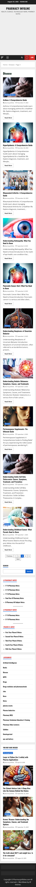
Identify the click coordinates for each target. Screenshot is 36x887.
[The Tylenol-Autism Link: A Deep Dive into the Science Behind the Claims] (18, 776)
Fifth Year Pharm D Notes (13, 649)
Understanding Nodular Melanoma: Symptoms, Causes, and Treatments (18, 369)
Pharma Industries (9, 710)
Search (5, 566)
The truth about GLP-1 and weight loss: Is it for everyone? (18, 854)
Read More (9, 118)
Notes (5, 701)
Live (32, 57)
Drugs (5, 682)
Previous (9, 556)
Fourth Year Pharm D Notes (14, 645)
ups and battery (8, 739)
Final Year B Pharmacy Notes (14, 598)
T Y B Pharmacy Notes (12, 594)
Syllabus (5, 729)
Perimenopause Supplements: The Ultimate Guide (18, 416)
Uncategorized (7, 734)
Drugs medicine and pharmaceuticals (15, 686)
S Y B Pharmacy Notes (12, 590)
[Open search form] (22, 57)
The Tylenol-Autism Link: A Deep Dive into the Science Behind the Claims (16, 789)
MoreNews (23, 882)
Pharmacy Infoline (18, 8)
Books (5, 667)
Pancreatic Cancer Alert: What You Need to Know (18, 273)
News (13, 95)
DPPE (4, 677)
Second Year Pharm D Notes (14, 636)
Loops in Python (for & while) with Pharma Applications (15, 758)
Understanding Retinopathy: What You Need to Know (18, 228)
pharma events (8, 705)
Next (18, 559)
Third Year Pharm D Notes (13, 640)
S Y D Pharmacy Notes (12, 619)
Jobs (4, 691)
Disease (7, 95)
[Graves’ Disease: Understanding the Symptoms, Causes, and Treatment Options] (18, 807)
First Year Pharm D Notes (13, 632)
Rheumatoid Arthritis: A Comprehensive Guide (18, 180)
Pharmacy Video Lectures (11, 724)
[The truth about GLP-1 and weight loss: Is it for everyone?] (18, 840)
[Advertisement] (18, 35)
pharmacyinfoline (9, 103)
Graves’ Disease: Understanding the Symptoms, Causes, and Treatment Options (16, 822)
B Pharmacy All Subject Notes (15, 602)
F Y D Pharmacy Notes (12, 615)
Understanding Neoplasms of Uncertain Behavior (18, 318)
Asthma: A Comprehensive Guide (18, 87)
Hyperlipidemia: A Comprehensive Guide (18, 133)
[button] (2, 57)
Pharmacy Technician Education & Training (16, 720)
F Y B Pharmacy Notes (12, 585)
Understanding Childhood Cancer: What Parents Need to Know (18, 517)
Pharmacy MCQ (8, 715)
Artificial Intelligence (10, 663)
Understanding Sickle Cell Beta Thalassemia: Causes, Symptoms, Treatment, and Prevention (18, 464)
